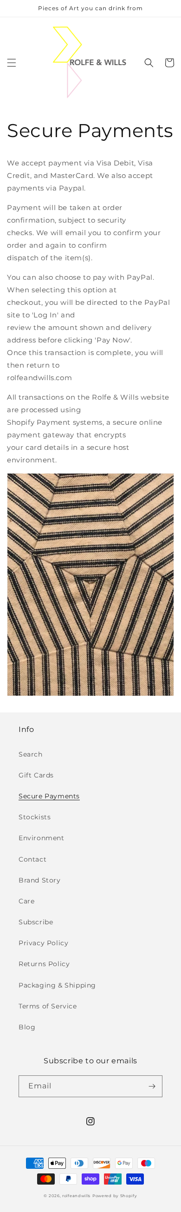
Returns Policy (44, 964)
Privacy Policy (43, 943)
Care (26, 901)
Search (31, 754)
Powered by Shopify (114, 1195)
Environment (42, 838)
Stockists (35, 817)
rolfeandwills (76, 1195)
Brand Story (40, 880)
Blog (27, 1027)
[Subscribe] (152, 1086)
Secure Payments (49, 796)
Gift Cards (36, 775)
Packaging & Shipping (57, 985)
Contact (32, 859)
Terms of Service (48, 1006)
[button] (11, 63)
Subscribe (36, 922)
